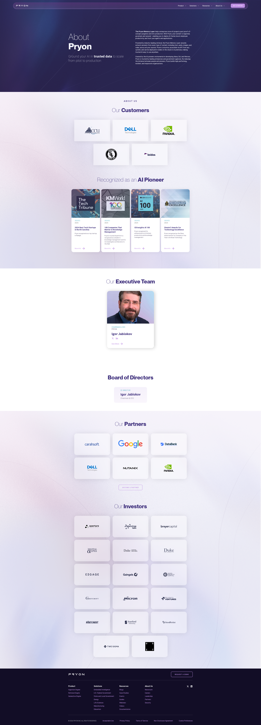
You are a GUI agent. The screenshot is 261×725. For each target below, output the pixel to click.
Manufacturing (99, 706)
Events (121, 696)
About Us (149, 686)
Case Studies (124, 693)
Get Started (238, 5)
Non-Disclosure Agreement (163, 721)
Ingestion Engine (74, 689)
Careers (147, 693)
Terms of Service (142, 721)
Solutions (98, 686)
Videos (121, 706)
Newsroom (149, 689)
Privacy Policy (125, 721)
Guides (121, 699)
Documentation (124, 709)
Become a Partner (130, 487)
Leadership (149, 696)
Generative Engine (74, 696)
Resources (123, 686)
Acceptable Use (108, 721)
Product (71, 686)
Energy (96, 699)
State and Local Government (104, 696)
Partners (148, 699)
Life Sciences (98, 702)
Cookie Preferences (186, 721)
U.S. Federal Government (102, 693)
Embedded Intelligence (102, 689)
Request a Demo (182, 674)
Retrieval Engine (74, 693)
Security (148, 702)
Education (97, 709)
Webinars (122, 702)
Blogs (121, 689)
